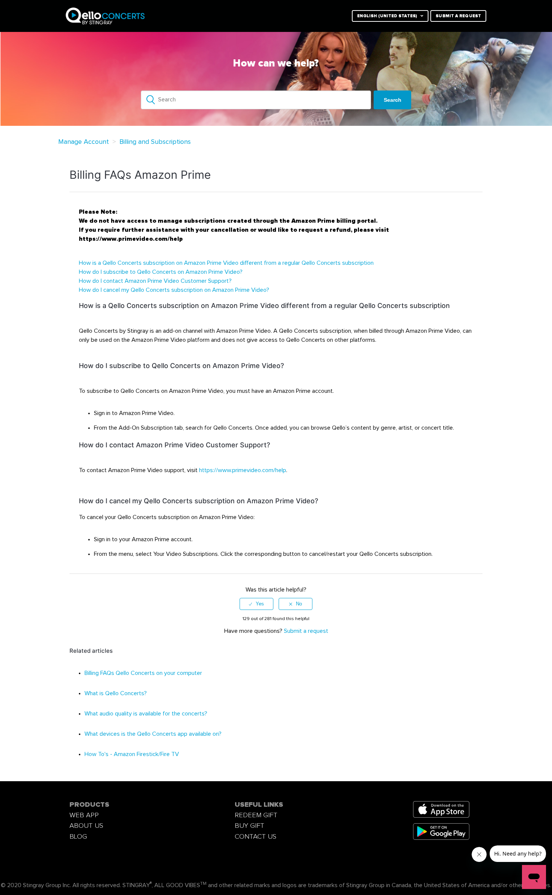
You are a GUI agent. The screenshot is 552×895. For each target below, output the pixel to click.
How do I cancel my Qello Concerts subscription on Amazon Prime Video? (174, 290)
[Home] (157, 16)
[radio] (256, 604)
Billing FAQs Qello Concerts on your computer (143, 673)
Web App (84, 815)
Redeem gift (256, 815)
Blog (78, 836)
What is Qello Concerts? (115, 693)
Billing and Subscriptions (155, 142)
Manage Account (83, 142)
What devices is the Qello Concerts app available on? (153, 734)
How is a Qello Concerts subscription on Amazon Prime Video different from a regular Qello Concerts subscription (226, 263)
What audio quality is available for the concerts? (145, 714)
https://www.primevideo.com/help (242, 470)
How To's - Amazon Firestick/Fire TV (131, 754)
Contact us (255, 836)
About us (86, 825)
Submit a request (458, 16)
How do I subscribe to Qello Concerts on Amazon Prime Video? (161, 272)
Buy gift (249, 825)
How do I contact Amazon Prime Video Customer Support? (155, 281)
